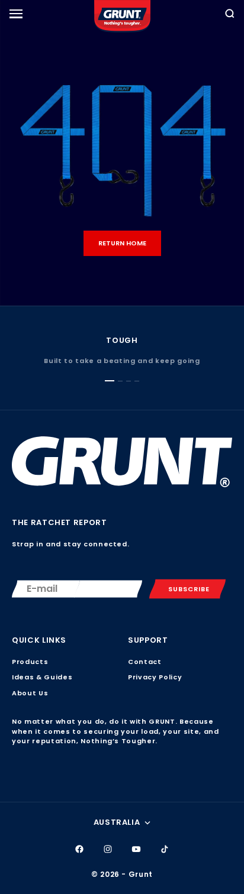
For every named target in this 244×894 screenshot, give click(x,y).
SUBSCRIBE (189, 589)
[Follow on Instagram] (108, 849)
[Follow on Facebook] (79, 849)
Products (30, 661)
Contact (145, 661)
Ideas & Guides (42, 677)
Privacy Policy (155, 677)
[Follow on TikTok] (164, 849)
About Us (30, 693)
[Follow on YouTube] (136, 849)
